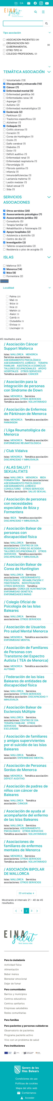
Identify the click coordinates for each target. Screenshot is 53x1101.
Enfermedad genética (18, 591)
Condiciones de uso (26, 1078)
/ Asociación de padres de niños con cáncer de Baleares (26, 790)
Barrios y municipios (15, 994)
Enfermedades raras (17, 594)
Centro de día (29, 545)
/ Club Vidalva (16, 451)
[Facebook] (35, 3)
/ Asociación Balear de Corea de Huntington (23, 566)
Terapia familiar (14, 723)
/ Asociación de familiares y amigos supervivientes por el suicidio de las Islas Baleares (25, 742)
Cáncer (33, 374)
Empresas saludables (16, 1008)
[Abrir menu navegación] (43, 12)
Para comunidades (15, 989)
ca (21, 3)
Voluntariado (37, 401)
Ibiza (43, 477)
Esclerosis (11, 728)
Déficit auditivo (14, 778)
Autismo (9, 669)
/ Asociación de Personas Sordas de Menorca (25, 767)
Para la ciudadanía (14, 960)
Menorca (32, 354)
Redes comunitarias (15, 1012)
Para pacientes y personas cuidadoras (26, 1025)
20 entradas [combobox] (28, 894)
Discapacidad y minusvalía (21, 459)
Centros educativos (15, 998)
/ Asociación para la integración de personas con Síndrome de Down (24, 386)
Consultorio (12, 488)
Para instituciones (14, 1045)
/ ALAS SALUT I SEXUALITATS (17, 469)
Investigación (31, 583)
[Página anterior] (16, 911)
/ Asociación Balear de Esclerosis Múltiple (23, 709)
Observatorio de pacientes (19, 1030)
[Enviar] (46, 24)
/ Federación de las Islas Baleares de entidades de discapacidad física (25, 681)
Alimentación (11, 969)
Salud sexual (37, 491)
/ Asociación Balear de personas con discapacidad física (23, 532)
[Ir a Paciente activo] (13, 12)
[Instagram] (41, 3)
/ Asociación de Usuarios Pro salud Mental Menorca (26, 629)
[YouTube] (47, 3)
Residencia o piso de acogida (22, 548)
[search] (36, 12)
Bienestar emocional (15, 978)
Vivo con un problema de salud (21, 1039)
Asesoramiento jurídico (20, 362)
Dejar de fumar (12, 983)
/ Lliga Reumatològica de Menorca (24, 432)
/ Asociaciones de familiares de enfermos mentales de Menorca (23, 845)
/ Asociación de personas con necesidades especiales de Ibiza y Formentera (25, 505)
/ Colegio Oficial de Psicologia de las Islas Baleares (22, 606)
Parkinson (10, 422)
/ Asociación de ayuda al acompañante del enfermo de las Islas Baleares (26, 815)
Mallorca (16, 354)
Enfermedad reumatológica (22, 443)
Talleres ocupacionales (20, 368)
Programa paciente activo (18, 1035)
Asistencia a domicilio (31, 365)
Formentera (12, 480)
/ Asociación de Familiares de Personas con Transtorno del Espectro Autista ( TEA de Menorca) (26, 653)
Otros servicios (31, 371)
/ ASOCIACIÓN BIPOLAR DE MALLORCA (24, 871)
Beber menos (11, 974)
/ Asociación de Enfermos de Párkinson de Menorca (25, 411)
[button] (26, 33)
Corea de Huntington (32, 588)
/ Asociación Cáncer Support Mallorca (21, 346)
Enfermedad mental (17, 639)
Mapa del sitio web (26, 1088)
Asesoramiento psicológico (22, 359)
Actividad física (12, 964)
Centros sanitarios (14, 1003)
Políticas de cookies (26, 1083)
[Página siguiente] (37, 911)
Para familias (11, 1019)
